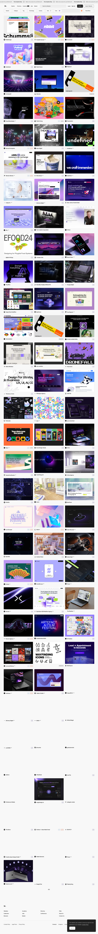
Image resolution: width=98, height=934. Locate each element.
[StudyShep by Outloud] (79, 898)
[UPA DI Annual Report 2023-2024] (49, 707)
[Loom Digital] (79, 844)
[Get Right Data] (79, 571)
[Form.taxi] (79, 381)
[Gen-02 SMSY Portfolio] (18, 135)
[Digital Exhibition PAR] (49, 489)
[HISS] (79, 299)
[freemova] (49, 898)
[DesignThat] (49, 871)
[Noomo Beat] (18, 626)
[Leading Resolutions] (18, 707)
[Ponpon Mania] (49, 108)
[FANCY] (49, 516)
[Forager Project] (49, 162)
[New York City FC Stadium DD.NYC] (79, 816)
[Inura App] (18, 871)
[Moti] (49, 435)
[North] (18, 816)
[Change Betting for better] (18, 408)
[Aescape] (79, 544)
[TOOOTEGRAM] (49, 408)
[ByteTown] (49, 299)
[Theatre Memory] (49, 135)
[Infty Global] (49, 762)
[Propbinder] (18, 217)
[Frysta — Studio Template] (49, 81)
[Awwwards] (5, 6)
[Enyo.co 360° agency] (49, 462)
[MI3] (79, 598)
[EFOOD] (18, 244)
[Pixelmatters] (79, 108)
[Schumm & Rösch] (18, 27)
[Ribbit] (49, 27)
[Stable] (79, 54)
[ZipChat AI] (49, 598)
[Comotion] (49, 680)
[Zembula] (79, 680)
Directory (19, 6)
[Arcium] (18, 272)
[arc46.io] (18, 489)
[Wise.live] (79, 408)
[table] (49, 789)
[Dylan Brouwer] (79, 517)
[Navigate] (18, 435)
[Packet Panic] (18, 54)
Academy (26, 6)
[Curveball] (49, 190)
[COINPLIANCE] (18, 735)
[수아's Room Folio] (49, 544)
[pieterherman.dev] (18, 544)
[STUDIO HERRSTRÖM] (79, 326)
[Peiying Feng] (79, 871)
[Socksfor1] (79, 789)
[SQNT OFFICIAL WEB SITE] (49, 735)
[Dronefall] (79, 353)
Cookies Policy (85, 924)
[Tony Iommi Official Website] (49, 217)
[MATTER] (49, 844)
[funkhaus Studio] (18, 680)
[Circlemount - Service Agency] (18, 789)
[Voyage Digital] (79, 272)
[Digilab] (79, 27)
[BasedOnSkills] (79, 735)
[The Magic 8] (49, 571)
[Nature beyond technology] (49, 54)
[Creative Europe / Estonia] (79, 435)
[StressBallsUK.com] (18, 326)
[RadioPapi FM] (18, 299)
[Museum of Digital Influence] (79, 462)
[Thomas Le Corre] (18, 381)
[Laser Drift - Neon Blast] (49, 244)
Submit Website (88, 6)
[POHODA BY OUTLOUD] (49, 816)
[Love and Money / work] (18, 653)
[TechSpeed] (18, 898)
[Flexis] (18, 598)
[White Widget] (79, 707)
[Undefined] (79, 135)
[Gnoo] (18, 844)
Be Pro (80, 6)
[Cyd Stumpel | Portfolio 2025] (18, 516)
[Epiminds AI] (18, 108)
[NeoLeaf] (79, 489)
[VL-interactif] (18, 81)
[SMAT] (18, 462)
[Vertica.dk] (79, 217)
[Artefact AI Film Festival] (49, 626)
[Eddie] (18, 162)
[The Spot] (79, 762)
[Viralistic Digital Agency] (49, 272)
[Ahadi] (18, 571)
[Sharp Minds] (79, 244)
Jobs (32, 6)
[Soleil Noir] (79, 162)
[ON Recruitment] (79, 626)
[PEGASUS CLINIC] (18, 190)
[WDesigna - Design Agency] (49, 381)
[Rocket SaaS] (79, 190)
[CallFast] (79, 653)
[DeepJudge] (18, 353)
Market (35, 6)
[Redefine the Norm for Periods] (18, 762)
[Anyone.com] (49, 353)
